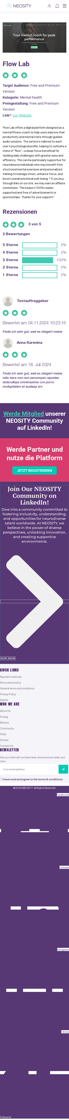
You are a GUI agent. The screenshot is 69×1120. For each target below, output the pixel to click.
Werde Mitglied (23, 413)
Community (7, 728)
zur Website (22, 115)
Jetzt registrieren (34, 470)
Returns (4, 722)
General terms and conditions (17, 688)
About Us (5, 710)
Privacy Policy (8, 694)
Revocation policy (10, 682)
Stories (4, 739)
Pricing (4, 716)
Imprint (4, 699)
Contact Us (6, 745)
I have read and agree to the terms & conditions (33, 779)
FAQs (3, 734)
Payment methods (11, 676)
